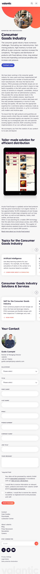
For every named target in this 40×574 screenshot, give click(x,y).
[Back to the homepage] (6, 3)
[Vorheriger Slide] (32, 249)
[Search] (32, 3)
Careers (4, 533)
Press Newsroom (7, 529)
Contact (4, 512)
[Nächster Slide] (36, 249)
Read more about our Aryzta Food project (15, 231)
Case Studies (5, 514)
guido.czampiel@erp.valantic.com (12, 361)
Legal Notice (5, 559)
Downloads (5, 516)
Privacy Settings (6, 557)
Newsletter (5, 531)
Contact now (8, 65)
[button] (36, 3)
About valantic (6, 524)
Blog (2, 526)
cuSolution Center (7, 518)
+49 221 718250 (6, 359)
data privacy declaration (19, 481)
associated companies (17, 478)
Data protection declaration (9, 561)
